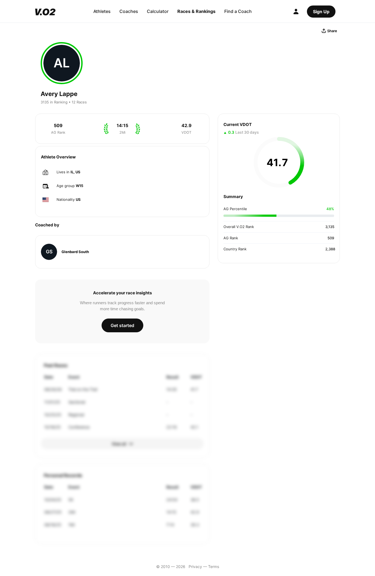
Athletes (102, 11)
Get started (122, 325)
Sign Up (321, 11)
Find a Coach (238, 11)
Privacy (195, 566)
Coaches (128, 11)
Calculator (158, 11)
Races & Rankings (196, 11)
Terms (213, 566)
